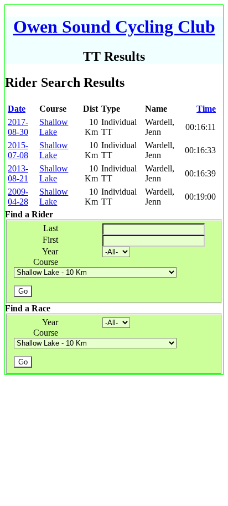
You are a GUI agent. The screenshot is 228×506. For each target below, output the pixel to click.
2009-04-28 (18, 196)
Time (206, 108)
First (50, 239)
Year (50, 251)
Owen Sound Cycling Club (114, 26)
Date (16, 108)
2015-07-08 (18, 150)
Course (45, 262)
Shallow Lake (53, 127)
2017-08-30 (18, 127)
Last (50, 228)
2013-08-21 (18, 173)
